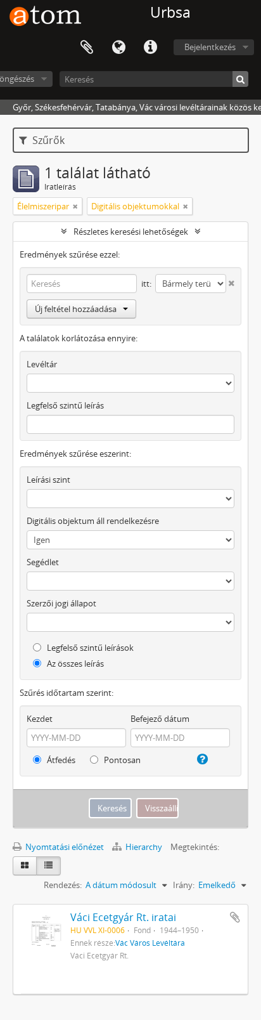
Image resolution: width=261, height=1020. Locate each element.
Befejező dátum (159, 718)
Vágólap (87, 47)
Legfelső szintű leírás (65, 405)
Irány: (183, 885)
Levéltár (42, 364)
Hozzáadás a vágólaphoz (235, 917)
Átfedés (60, 760)
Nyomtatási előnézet (63, 847)
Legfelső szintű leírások (89, 647)
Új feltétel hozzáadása (76, 309)
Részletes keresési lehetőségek (130, 231)
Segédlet (43, 562)
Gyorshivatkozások (150, 47)
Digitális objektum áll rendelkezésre (93, 520)
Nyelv (118, 47)
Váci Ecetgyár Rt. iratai (123, 917)
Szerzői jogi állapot (61, 603)
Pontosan (121, 760)
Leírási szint (48, 479)
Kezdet (40, 718)
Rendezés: (63, 885)
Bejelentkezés (210, 47)
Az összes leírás (74, 663)
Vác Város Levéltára (150, 943)
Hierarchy (144, 847)
